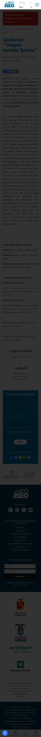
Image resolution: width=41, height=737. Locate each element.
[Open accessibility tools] (5, 733)
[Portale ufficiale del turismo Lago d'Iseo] (9, 4)
